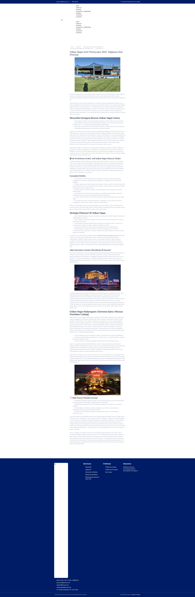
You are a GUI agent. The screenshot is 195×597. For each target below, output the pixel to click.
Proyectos (79, 15)
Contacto (79, 17)
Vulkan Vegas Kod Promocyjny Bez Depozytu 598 (93, 46)
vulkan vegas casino (89, 48)
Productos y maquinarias (83, 11)
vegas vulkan (73, 48)
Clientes (78, 13)
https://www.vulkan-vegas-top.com (107, 235)
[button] (107, 20)
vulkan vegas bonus (80, 48)
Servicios (78, 9)
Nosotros (78, 8)
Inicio (77, 6)
